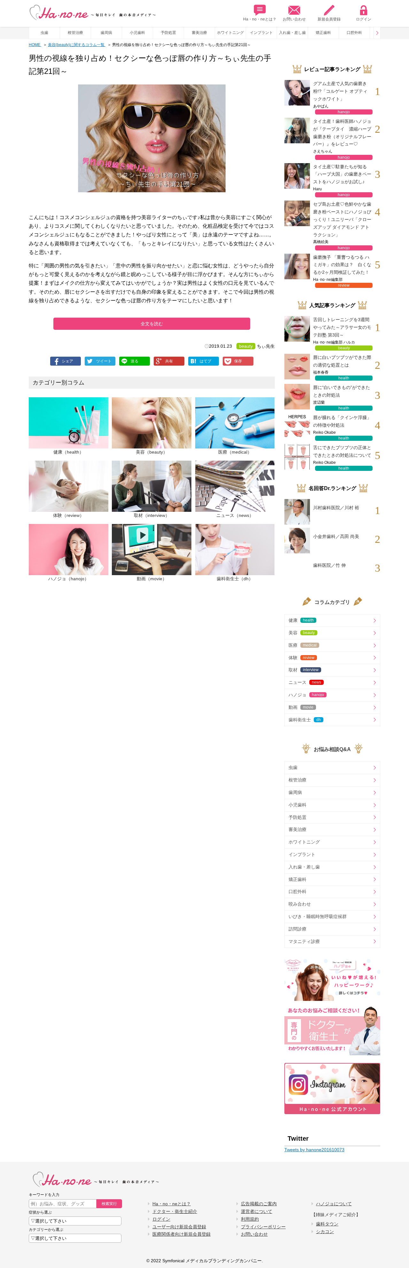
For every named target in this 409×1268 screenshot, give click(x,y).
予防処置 (168, 32)
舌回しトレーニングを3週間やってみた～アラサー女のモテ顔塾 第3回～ (342, 327)
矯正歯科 (323, 32)
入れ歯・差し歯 (292, 32)
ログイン (363, 19)
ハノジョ (306, 694)
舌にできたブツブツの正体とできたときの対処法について (342, 451)
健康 (301, 620)
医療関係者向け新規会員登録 (181, 1234)
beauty (246, 346)
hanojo (344, 112)
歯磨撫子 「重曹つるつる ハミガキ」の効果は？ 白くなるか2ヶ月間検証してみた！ (342, 265)
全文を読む (152, 323)
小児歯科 (137, 32)
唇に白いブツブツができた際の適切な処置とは (342, 361)
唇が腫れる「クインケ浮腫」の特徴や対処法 (342, 421)
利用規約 (250, 1219)
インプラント (261, 32)
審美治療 (199, 32)
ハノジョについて (334, 1203)
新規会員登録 (329, 19)
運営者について (256, 1211)
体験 (301, 657)
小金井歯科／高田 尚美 (336, 536)
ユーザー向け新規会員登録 (179, 1226)
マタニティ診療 (304, 941)
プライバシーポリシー (263, 1226)
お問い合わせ (294, 19)
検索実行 (109, 1203)
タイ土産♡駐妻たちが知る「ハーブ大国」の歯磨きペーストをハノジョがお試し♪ (342, 174)
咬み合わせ (300, 904)
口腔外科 (354, 32)
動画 (301, 707)
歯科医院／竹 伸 (329, 565)
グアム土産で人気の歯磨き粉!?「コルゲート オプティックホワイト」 (340, 91)
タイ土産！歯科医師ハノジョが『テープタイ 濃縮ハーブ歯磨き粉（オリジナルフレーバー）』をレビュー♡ (342, 133)
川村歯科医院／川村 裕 (336, 507)
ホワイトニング (230, 32)
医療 (303, 645)
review (344, 285)
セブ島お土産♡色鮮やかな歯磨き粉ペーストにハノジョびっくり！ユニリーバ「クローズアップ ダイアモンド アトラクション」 (342, 219)
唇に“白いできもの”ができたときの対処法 (341, 391)
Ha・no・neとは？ (259, 19)
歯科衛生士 (305, 719)
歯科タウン (327, 1223)
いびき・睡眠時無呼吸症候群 (318, 916)
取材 (304, 669)
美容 (302, 632)
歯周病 (106, 32)
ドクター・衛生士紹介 (174, 1211)
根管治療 (75, 32)
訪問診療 (297, 928)
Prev (377, 33)
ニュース (305, 682)
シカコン (325, 1231)
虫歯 (44, 32)
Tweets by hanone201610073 (314, 1149)
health (343, 378)
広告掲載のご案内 (259, 1203)
